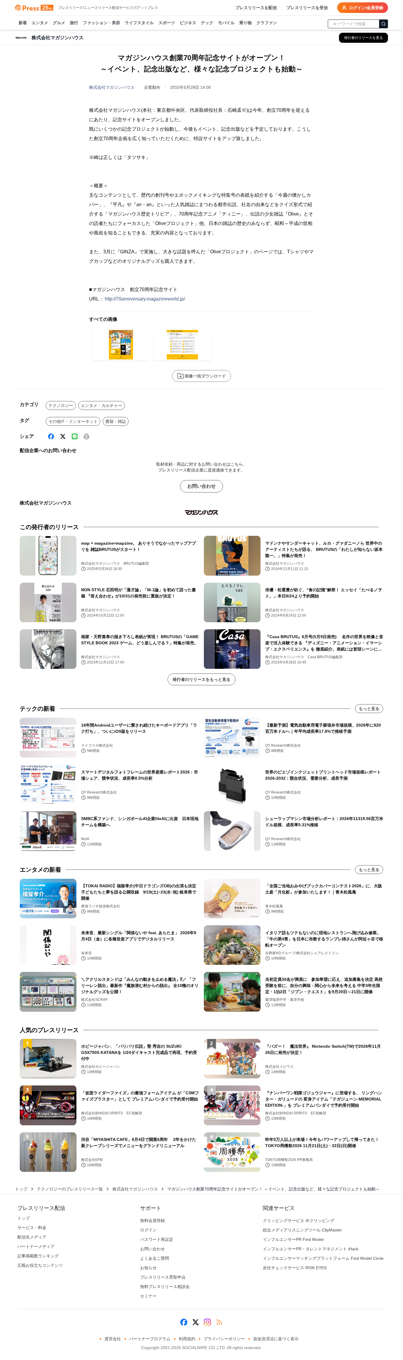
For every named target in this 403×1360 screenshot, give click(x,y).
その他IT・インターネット (73, 421)
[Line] (75, 436)
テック (207, 22)
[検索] (383, 23)
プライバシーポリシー (224, 1338)
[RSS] (219, 1322)
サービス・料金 (31, 1227)
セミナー (148, 1296)
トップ (21, 1189)
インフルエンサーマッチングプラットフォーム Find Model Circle (323, 1258)
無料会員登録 (152, 1220)
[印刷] (86, 436)
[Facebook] (51, 436)
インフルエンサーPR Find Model (293, 1239)
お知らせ (148, 1267)
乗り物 (245, 22)
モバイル (226, 22)
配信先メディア (31, 1237)
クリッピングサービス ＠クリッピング (298, 1220)
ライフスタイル (139, 22)
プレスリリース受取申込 (163, 1277)
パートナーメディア (36, 1246)
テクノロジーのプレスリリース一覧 (70, 1189)
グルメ (59, 22)
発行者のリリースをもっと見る (201, 679)
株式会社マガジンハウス (112, 87)
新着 (23, 22)
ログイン (148, 1230)
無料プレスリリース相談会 (165, 1286)
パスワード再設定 (156, 1239)
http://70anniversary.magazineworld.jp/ (145, 298)
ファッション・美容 (101, 22)
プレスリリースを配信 (256, 7)
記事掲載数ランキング (38, 1256)
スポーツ (166, 22)
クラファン (266, 22)
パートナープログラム (150, 1338)
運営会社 (112, 1338)
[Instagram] (207, 1322)
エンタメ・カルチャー (101, 405)
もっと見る (369, 708)
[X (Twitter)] (63, 436)
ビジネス (188, 22)
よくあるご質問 (154, 1258)
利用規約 (187, 1338)
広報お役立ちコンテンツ (40, 1265)
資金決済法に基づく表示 (276, 1338)
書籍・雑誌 (115, 421)
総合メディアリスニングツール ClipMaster (302, 1230)
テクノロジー (60, 405)
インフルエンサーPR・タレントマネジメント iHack (310, 1248)
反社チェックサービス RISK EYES (295, 1267)
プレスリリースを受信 (307, 7)
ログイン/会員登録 (366, 7)
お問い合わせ (201, 486)
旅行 (74, 22)
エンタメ (40, 22)
